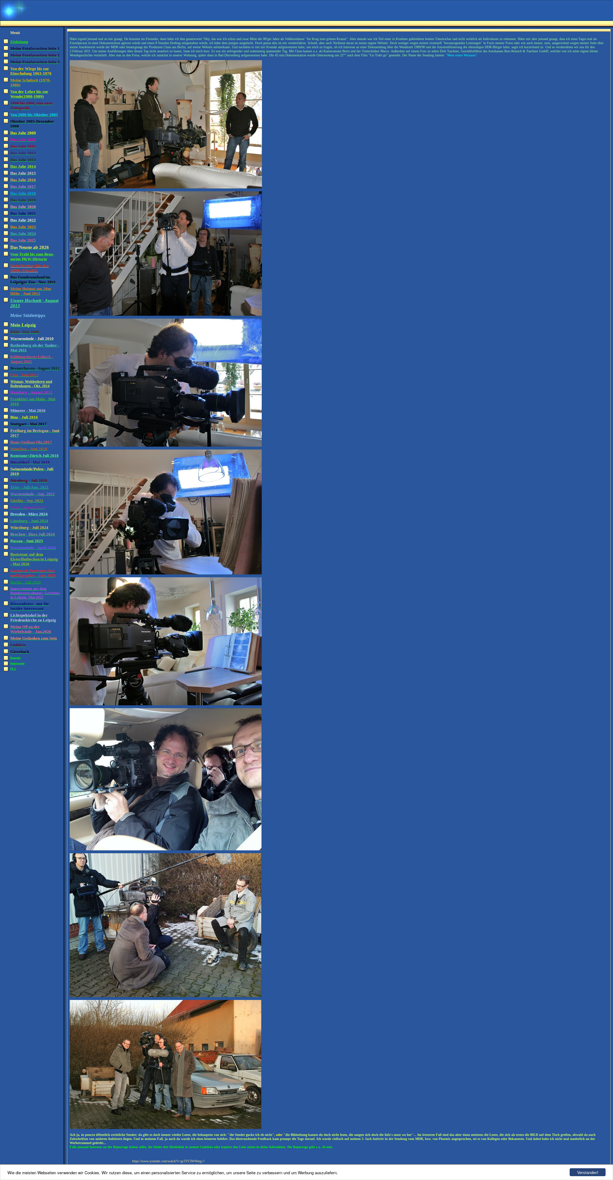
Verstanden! (587, 1172)
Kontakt (15, 658)
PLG (13, 669)
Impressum (17, 663)
